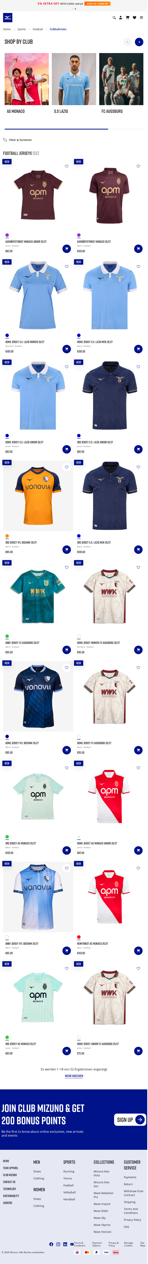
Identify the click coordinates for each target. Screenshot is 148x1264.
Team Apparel (10, 1168)
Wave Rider (101, 1211)
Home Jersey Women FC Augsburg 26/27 (98, 643)
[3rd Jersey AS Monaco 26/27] (38, 796)
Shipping (129, 1202)
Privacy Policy (132, 1220)
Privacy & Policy (114, 1244)
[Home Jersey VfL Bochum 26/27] (38, 696)
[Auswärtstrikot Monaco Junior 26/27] (38, 195)
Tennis (67, 1178)
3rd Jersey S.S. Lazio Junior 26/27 (95, 442)
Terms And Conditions (131, 1211)
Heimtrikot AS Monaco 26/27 (92, 944)
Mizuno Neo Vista (101, 1173)
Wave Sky (100, 1218)
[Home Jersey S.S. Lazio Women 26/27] (38, 295)
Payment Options (97, 1244)
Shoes (37, 1171)
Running (68, 1171)
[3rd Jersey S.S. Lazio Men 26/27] (110, 496)
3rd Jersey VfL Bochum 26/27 (21, 542)
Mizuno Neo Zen (101, 1184)
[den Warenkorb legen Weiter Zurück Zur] (66, 166)
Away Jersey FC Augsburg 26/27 (22, 643)
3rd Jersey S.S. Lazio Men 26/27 (94, 542)
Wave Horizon (102, 1232)
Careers (7, 1203)
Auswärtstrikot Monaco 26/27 (94, 242)
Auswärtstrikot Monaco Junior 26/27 (26, 242)
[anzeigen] (127, 17)
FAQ (126, 1227)
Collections (104, 1162)
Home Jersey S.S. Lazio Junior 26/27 (24, 442)
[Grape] (8, 235)
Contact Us (9, 1182)
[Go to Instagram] (58, 1244)
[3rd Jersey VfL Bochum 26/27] (38, 496)
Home (7, 29)
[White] (8, 937)
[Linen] (80, 636)
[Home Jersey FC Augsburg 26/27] (110, 696)
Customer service (132, 1164)
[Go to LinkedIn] (65, 1244)
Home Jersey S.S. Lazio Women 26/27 (24, 342)
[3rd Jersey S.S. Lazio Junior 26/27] (110, 395)
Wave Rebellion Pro (104, 1195)
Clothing (38, 1178)
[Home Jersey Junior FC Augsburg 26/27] (110, 997)
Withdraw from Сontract (133, 1193)
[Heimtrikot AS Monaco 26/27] (110, 897)
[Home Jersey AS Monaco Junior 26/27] (110, 796)
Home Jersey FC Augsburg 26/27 (94, 743)
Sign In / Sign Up (97, 3)
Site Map (142, 1244)
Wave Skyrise (102, 1225)
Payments (130, 1177)
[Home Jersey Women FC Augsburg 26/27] (110, 596)
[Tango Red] (80, 837)
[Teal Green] (8, 636)
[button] (127, 42)
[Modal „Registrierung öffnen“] (120, 17)
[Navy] (80, 436)
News (6, 1161)
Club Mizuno (10, 1175)
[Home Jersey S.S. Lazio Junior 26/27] (38, 395)
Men (36, 1162)
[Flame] (8, 536)
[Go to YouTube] (72, 1244)
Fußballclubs (58, 29)
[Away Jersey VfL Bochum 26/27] (38, 897)
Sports (22, 29)
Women (39, 1189)
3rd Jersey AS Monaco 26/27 (20, 843)
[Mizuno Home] (7, 17)
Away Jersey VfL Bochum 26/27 (21, 944)
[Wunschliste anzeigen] (134, 17)
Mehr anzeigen (74, 1076)
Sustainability (11, 1196)
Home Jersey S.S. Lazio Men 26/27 (95, 342)
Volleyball (69, 1192)
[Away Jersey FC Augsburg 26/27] (38, 596)
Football (38, 29)
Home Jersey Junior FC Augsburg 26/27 (98, 1044)
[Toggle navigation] (141, 17)
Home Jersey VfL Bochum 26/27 (22, 743)
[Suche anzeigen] (114, 17)
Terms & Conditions (79, 1244)
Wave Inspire (102, 1204)
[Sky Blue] (8, 336)
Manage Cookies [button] (128, 1244)
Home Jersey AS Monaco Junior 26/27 (97, 843)
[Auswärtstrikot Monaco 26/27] (110, 195)
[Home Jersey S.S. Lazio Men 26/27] (110, 295)
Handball (69, 1199)
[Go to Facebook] (51, 1244)
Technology (9, 1189)
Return (128, 1184)
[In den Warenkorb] (66, 249)
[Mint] (8, 837)
